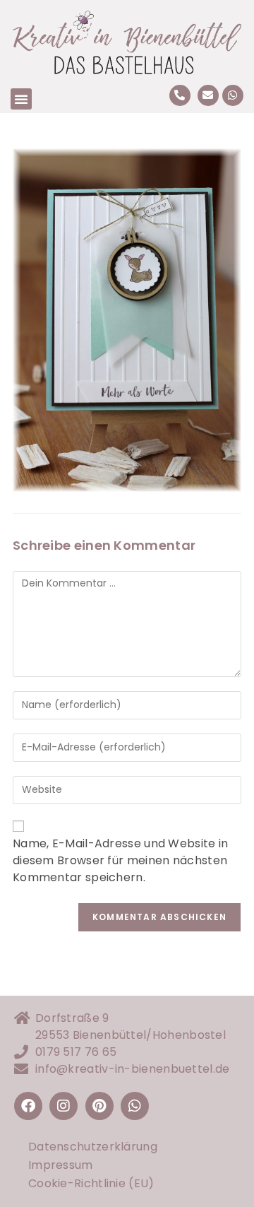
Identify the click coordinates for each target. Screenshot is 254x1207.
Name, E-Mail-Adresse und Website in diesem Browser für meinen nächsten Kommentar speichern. (121, 860)
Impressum (60, 1165)
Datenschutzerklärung (92, 1146)
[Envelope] (208, 95)
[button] (21, 99)
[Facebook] (28, 1106)
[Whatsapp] (232, 95)
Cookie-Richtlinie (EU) (91, 1183)
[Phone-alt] (179, 95)
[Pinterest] (99, 1106)
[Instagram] (63, 1106)
